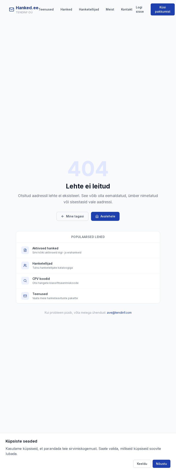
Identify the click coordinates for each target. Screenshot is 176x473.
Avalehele (107, 216)
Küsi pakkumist (162, 9)
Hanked (66, 9)
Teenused (46, 9)
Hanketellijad (89, 9)
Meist (110, 9)
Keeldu (142, 463)
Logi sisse (140, 9)
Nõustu (161, 463)
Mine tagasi (75, 216)
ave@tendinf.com (119, 312)
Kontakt (126, 9)
